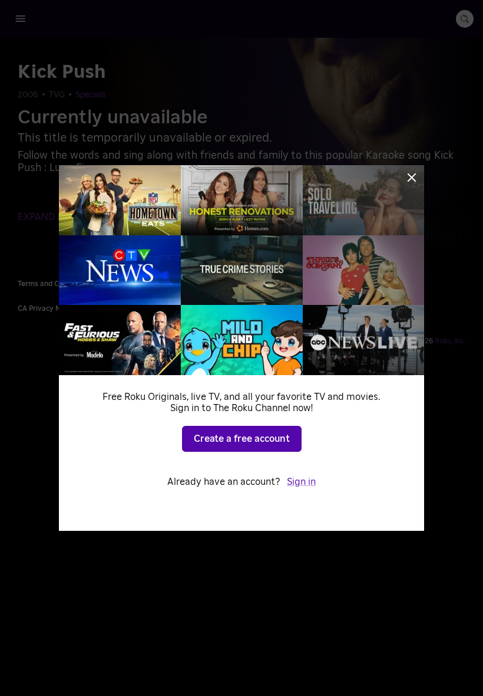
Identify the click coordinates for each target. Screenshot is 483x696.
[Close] (411, 177)
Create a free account (242, 439)
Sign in (301, 482)
